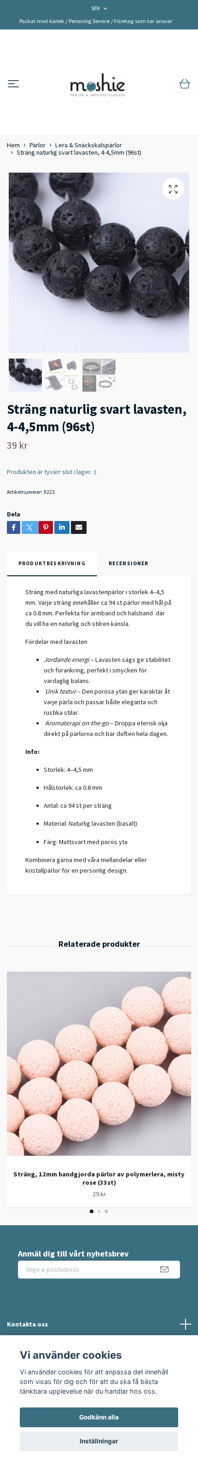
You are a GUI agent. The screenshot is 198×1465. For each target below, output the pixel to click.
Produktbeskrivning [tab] (52, 563)
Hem (13, 145)
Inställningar (99, 1441)
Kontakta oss (27, 1324)
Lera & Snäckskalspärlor (88, 145)
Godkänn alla (99, 1417)
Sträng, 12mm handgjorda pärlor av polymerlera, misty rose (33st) (99, 1178)
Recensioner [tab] (129, 563)
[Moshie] (97, 84)
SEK (96, 8)
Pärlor (37, 145)
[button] (91, 1211)
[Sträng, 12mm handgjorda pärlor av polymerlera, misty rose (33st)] (99, 1067)
